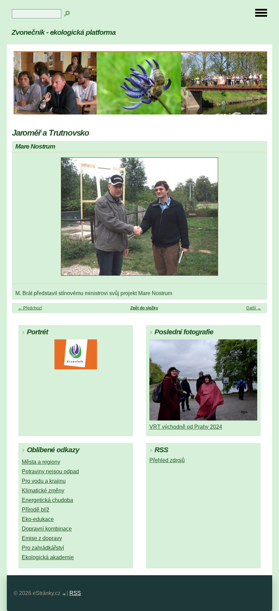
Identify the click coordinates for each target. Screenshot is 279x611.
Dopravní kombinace (47, 529)
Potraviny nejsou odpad (50, 471)
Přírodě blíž (35, 510)
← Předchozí (30, 308)
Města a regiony (41, 462)
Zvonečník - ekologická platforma (64, 32)
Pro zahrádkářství (43, 548)
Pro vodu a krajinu (44, 481)
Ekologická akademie (48, 557)
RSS (75, 593)
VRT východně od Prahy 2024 (185, 427)
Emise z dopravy (42, 538)
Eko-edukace (38, 519)
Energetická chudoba (47, 500)
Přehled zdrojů (167, 460)
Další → (253, 308)
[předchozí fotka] (23, 220)
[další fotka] (256, 220)
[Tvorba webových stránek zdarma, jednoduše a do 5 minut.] (64, 594)
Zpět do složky (144, 308)
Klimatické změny (43, 490)
